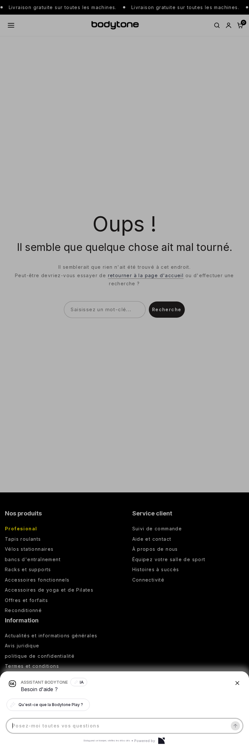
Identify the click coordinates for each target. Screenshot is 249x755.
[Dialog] (161, 741)
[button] (124, 377)
